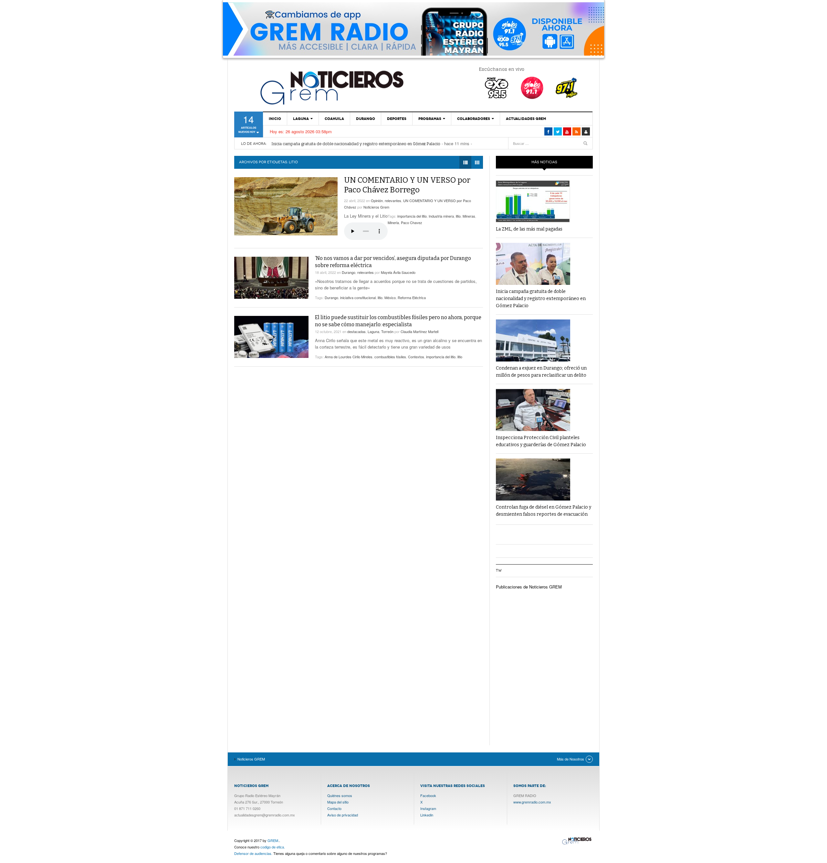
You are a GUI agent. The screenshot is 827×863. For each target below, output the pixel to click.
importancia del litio (412, 216)
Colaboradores (473, 118)
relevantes (393, 200)
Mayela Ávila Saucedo (398, 272)
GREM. (273, 840)
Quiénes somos (339, 795)
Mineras (469, 216)
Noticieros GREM (331, 87)
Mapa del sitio (338, 801)
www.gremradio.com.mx (532, 801)
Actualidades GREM (526, 118)
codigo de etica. (272, 846)
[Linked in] (567, 131)
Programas (429, 118)
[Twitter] (558, 131)
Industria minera (441, 216)
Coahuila (334, 118)
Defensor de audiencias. (253, 853)
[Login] (586, 131)
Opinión (377, 200)
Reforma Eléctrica (412, 297)
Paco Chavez (411, 222)
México (390, 297)
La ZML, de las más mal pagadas (529, 229)
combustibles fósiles (390, 356)
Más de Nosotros (570, 758)
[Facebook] (548, 131)
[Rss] (576, 131)
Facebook (428, 795)
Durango (365, 118)
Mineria (393, 222)
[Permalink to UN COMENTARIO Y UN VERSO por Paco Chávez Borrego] (286, 206)
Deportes (396, 118)
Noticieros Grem (376, 207)
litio (458, 216)
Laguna (301, 118)
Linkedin (426, 814)
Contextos (416, 356)
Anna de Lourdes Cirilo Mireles (348, 356)
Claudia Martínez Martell (419, 331)
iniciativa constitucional (358, 297)
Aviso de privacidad (342, 814)
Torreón (387, 331)
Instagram (428, 808)
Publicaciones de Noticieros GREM (529, 587)
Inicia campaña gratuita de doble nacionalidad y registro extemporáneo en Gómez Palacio (355, 143)
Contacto (334, 808)
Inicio (275, 118)
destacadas (356, 331)
